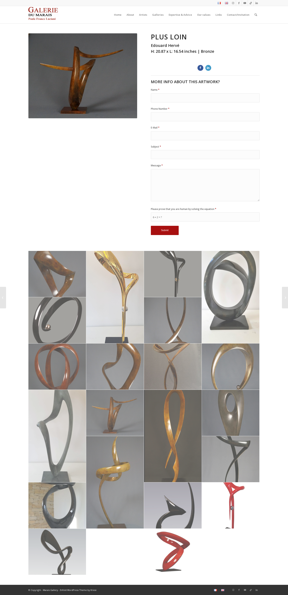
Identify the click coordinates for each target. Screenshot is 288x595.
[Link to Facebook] (239, 3)
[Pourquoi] (285, 297)
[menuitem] (219, 3)
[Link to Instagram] (233, 3)
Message (157, 165)
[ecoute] (231, 297)
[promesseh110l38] (115, 482)
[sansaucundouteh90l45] (231, 459)
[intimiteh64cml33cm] (115, 367)
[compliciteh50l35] (57, 274)
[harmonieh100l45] (173, 320)
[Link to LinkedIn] (257, 3)
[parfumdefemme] (173, 436)
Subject (156, 146)
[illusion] (57, 367)
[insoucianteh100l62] (173, 367)
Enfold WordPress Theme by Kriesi (78, 590)
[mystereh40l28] (231, 367)
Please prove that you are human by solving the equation (183, 209)
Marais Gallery (50, 590)
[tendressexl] (57, 505)
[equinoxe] (57, 320)
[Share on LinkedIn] (208, 68)
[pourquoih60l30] (231, 413)
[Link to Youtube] (245, 3)
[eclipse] (115, 297)
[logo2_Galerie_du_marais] (43, 14)
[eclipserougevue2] (231, 505)
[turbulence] (173, 505)
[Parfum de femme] (3, 297)
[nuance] (57, 436)
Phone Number (160, 108)
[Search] (256, 14)
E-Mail (155, 127)
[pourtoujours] (173, 552)
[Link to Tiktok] (251, 3)
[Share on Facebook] (200, 68)
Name (155, 89)
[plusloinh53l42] (115, 413)
